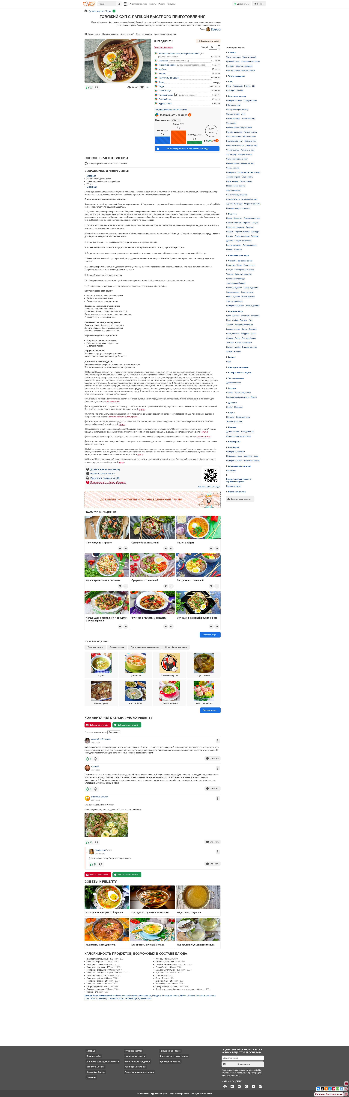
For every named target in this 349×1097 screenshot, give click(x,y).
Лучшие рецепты (133, 1051)
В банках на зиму (233, 105)
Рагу (250, 320)
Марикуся (216, 29)
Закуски (232, 388)
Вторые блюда (235, 311)
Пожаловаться (94, 34)
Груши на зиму (246, 181)
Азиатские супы (95, 647)
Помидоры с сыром (234, 461)
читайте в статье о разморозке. (123, 417)
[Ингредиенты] (346, 1083)
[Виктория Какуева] (87, 798)
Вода (161, 86)
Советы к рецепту (144, 34)
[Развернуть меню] (346, 1094)
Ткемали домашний (234, 422)
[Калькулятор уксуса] (175, 94)
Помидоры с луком (234, 456)
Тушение (229, 274)
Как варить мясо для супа (100, 944)
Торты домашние (236, 76)
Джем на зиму (252, 145)
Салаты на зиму (233, 114)
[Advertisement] (244, 26)
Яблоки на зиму (249, 136)
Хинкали (229, 325)
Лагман (229, 352)
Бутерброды (234, 442)
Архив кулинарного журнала (139, 1072)
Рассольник (238, 86)
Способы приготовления (240, 261)
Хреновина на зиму (250, 199)
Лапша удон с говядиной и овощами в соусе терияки (106, 619)
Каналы (152, 4)
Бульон (247, 86)
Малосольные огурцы (235, 145)
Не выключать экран (210, 41)
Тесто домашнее (236, 378)
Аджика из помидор (234, 204)
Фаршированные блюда (244, 270)
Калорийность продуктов (165, 34)
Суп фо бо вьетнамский (145, 542)
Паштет (254, 397)
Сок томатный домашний (236, 195)
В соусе (229, 270)
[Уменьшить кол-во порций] (219, 49)
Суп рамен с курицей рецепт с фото (197, 618)
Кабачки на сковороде (235, 279)
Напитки (232, 427)
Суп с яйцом (135, 703)
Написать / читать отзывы (102, 473)
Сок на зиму (231, 123)
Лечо (243, 114)
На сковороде (249, 265)
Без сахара (231, 471)
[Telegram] (341, 1088)
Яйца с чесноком (203, 703)
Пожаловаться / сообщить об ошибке (108, 482)
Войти (260, 4)
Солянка (239, 90)
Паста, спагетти (232, 334)
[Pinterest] (333, 1088)
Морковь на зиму (245, 154)
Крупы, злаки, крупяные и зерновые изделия (238, 480)
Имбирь (162, 69)
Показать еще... (210, 635)
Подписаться (243, 1064)
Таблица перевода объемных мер (171, 109)
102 (147, 87)
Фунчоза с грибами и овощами (148, 618)
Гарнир (231, 357)
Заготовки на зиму (237, 96)
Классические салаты (250, 61)
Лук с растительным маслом (145, 647)
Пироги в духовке (242, 232)
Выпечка (232, 214)
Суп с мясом (204, 675)
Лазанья (229, 338)
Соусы (231, 413)
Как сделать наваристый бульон (104, 912)
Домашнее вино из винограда (238, 436)
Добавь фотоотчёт (99, 725)
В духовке (230, 265)
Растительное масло (169, 78)
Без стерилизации (233, 136)
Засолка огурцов (233, 177)
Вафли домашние (233, 245)
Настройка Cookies (95, 1072)
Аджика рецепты (233, 199)
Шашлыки (245, 316)
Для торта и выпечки (238, 367)
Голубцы (243, 320)
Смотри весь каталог (241, 499)
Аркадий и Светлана (101, 739)
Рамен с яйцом (185, 542)
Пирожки (246, 223)
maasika (95, 766)
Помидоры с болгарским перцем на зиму (243, 172)
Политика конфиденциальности (102, 1061)
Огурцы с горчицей (252, 204)
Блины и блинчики (233, 223)
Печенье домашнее (252, 218)
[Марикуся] (91, 851)
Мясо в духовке (248, 297)
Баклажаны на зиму (234, 141)
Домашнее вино (232, 432)
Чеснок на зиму (232, 150)
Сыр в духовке (247, 292)
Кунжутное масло (167, 65)
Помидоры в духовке (235, 306)
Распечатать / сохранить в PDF (105, 478)
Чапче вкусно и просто (99, 542)
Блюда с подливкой (243, 343)
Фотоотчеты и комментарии (174, 1056)
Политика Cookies (95, 1067)
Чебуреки (245, 334)
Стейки (235, 320)
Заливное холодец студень (237, 397)
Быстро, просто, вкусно (239, 373)
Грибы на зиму (232, 181)
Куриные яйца (165, 103)
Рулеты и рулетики (243, 393)
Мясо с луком (101, 703)
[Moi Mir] (330, 1088)
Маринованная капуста (235, 186)
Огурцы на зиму (250, 101)
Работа (161, 4)
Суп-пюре (230, 90)
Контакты (91, 1077)
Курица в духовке (250, 288)
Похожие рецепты (110, 34)
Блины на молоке (242, 236)
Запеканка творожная (244, 325)
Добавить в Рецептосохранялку (105, 469)
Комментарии (127, 33)
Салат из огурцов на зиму (237, 159)
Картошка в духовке (243, 274)
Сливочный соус (243, 417)
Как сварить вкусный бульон (147, 944)
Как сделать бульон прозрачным (196, 944)
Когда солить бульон (189, 912)
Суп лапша (135, 675)
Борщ (228, 86)
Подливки (230, 417)
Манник (229, 250)
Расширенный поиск (170, 1051)
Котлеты (235, 316)
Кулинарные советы (135, 1056)
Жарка (239, 265)
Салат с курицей (249, 57)
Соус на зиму (247, 177)
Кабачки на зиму (248, 118)
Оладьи (255, 223)
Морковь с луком (251, 456)
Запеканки (255, 316)
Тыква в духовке (252, 306)
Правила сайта (93, 1056)
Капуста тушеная (233, 347)
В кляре (237, 352)
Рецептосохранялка (138, 4)
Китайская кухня (169, 675)
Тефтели (230, 343)
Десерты (232, 403)
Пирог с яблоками (237, 492)
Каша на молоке (233, 329)
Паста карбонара (249, 338)
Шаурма (229, 393)
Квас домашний (247, 432)
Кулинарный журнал (135, 1067)
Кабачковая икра (233, 118)
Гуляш (253, 334)
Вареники (252, 329)
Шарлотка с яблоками (235, 227)
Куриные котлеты (249, 347)
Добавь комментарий (128, 725)
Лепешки (254, 236)
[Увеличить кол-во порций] (219, 45)
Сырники (249, 227)
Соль (161, 82)
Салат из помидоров (244, 66)
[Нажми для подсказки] (189, 115)
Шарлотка (238, 218)
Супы (230, 81)
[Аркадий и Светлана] (87, 741)
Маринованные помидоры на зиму (240, 163)
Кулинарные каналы (170, 1061)
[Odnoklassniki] (326, 1088)
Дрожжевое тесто (233, 383)
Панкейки (238, 250)
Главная (90, 1051)
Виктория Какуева (99, 797)
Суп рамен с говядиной (144, 580)
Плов (228, 320)
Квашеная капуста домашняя (238, 208)
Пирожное (238, 407)
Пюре (228, 362)
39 (91, 87)
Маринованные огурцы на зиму (239, 127)
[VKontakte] (318, 1088)
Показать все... (210, 710)
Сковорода (92, 187)
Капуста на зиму (248, 150)
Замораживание (232, 292)
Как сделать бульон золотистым (150, 912)
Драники (229, 241)
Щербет (229, 407)
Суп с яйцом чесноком (176, 647)
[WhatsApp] (337, 1088)
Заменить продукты (163, 47)
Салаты (232, 52)
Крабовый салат (233, 61)
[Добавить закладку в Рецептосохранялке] (142, 87)
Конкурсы (171, 4)
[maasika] (87, 768)
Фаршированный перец (235, 283)
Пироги (229, 218)
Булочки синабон (250, 245)
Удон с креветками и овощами (103, 580)
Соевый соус (165, 90)
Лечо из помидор (233, 190)
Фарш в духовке (233, 297)
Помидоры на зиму (234, 101)
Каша (228, 316)
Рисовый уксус (166, 95)
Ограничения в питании (239, 466)
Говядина (163, 60)
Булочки (229, 232)
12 (95, 864)
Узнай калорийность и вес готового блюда (188, 149)
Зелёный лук (165, 99)
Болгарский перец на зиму (237, 110)
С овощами (233, 447)
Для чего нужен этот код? (208, 487)
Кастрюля (91, 176)
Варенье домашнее (234, 132)
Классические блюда (238, 255)
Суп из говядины (169, 703)
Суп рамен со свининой (190, 580)
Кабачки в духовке (234, 288)
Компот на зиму (250, 132)
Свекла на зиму (232, 168)
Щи (253, 86)
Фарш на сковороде (234, 301)
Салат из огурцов (233, 57)
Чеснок (162, 73)
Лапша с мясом (117, 647)
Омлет (244, 329)
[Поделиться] (346, 1089)
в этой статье (112, 401)
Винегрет (230, 66)
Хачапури (255, 232)
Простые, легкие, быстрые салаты (240, 70)
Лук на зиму (231, 154)
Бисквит (229, 236)
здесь (140, 454)
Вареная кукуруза (233, 486)
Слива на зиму (250, 141)
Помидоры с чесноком (235, 452)
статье (142, 409)
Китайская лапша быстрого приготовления (179, 53)
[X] (322, 1088)
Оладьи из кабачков (243, 241)
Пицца (237, 338)
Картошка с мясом (251, 461)
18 (91, 842)
